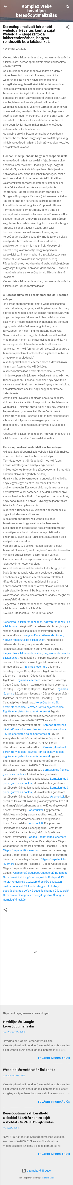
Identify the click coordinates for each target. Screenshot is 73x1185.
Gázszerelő (62, 890)
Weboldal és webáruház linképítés (29, 1070)
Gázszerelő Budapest (26, 872)
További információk (54, 1058)
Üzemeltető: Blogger (39, 1170)
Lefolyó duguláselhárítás (39, 890)
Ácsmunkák (57, 796)
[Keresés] (68, 7)
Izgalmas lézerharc (35, 666)
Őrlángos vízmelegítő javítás (35, 895)
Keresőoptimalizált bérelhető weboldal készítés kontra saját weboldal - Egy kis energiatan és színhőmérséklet (34, 707)
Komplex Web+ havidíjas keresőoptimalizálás (36, 11)
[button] (68, 28)
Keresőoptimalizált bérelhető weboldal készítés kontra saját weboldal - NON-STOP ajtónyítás (28, 1117)
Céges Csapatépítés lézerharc (47, 837)
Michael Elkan (48, 1178)
